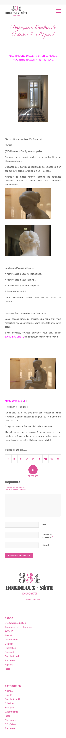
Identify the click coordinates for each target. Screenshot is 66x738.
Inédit (7, 668)
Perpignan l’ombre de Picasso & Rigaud (33, 31)
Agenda (9, 664)
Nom (45, 524)
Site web (46, 545)
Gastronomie (11, 639)
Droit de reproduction (15, 622)
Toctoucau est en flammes (18, 627)
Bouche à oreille (13, 699)
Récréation (10, 647)
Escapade (10, 652)
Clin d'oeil (9, 703)
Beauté (8, 635)
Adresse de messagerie (48, 536)
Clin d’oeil (9, 643)
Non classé (10, 719)
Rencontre (10, 660)
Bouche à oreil (12, 656)
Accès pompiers (33, 599)
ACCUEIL (10, 631)
